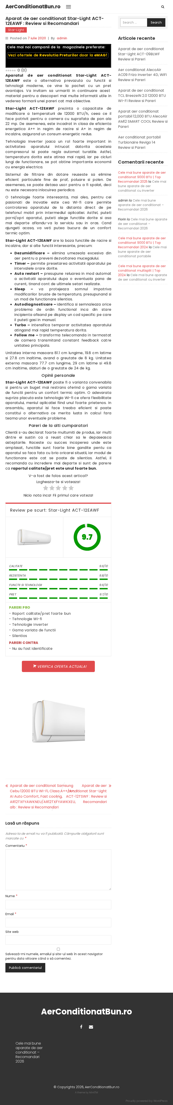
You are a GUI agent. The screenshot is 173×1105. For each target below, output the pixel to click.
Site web (12, 932)
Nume (11, 896)
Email (10, 914)
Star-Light (16, 30)
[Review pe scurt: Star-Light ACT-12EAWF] (34, 537)
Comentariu (16, 845)
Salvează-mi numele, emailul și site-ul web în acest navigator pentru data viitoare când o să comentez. (54, 956)
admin (62, 38)
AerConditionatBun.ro (32, 6)
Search (156, 22)
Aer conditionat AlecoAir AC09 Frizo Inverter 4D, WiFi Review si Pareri (142, 75)
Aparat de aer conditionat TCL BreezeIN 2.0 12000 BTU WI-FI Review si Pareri (142, 95)
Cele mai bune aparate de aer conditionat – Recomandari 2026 (141, 205)
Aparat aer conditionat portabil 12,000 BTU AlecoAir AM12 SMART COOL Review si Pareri (143, 119)
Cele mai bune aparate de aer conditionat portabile (142, 251)
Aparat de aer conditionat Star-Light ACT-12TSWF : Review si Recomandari (86, 793)
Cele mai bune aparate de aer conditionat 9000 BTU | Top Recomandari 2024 (142, 242)
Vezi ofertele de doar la (57, 55)
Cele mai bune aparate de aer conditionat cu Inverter (142, 186)
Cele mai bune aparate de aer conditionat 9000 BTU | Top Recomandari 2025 (142, 177)
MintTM (93, 1092)
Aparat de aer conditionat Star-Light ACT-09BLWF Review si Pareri (141, 54)
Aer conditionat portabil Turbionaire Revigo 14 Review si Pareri (139, 142)
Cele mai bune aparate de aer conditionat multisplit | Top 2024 (142, 270)
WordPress (160, 1101)
